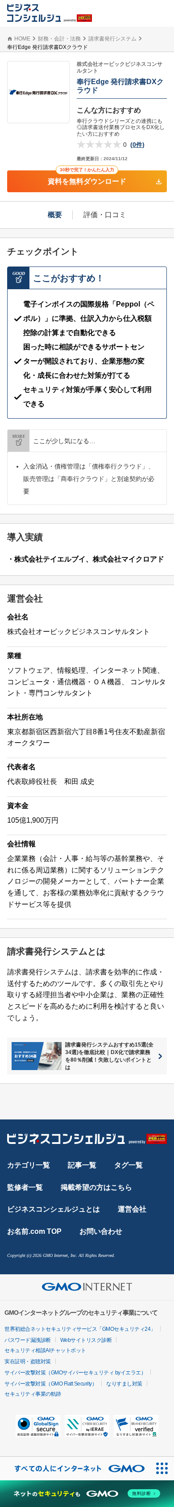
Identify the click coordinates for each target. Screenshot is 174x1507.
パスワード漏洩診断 (27, 1340)
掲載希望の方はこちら (96, 1187)
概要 (55, 214)
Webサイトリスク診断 (86, 1340)
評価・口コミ (104, 214)
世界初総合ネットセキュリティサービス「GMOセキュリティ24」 (80, 1329)
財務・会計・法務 (59, 39)
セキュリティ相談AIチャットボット (45, 1350)
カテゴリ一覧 (28, 1165)
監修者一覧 (25, 1187)
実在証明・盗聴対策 (27, 1361)
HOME (22, 39)
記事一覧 (82, 1165)
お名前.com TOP (34, 1231)
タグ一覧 (128, 1165)
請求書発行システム (112, 39)
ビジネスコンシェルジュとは (53, 1209)
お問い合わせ (100, 1231)
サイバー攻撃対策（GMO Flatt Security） (50, 1384)
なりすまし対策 (124, 1384)
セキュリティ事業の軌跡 (32, 1394)
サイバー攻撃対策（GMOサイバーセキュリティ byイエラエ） (75, 1373)
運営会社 (132, 1209)
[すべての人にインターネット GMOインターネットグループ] (75, 1468)
